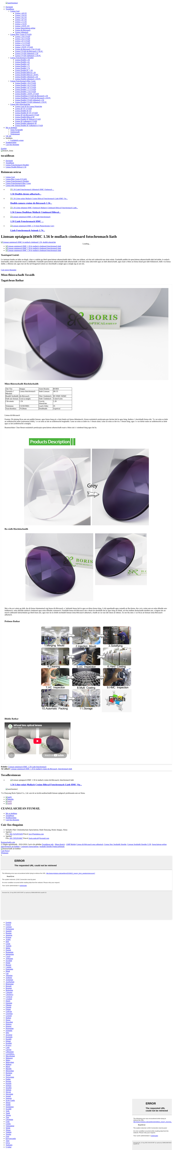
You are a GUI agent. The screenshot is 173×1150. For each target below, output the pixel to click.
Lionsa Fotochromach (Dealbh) (22, 58)
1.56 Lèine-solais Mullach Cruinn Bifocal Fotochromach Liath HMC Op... (46, 784)
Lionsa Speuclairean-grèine (25, 28)
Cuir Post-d (5, 851)
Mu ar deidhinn (11, 128)
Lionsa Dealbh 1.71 (22, 66)
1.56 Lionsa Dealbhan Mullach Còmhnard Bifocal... (35, 212)
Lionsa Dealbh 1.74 (22, 68)
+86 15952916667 (16, 838)
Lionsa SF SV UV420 (23, 109)
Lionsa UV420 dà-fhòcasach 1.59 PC (29, 51)
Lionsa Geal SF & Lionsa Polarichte (28, 106)
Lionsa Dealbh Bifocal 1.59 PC (26, 75)
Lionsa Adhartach (21, 32)
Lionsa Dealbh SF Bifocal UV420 (28, 119)
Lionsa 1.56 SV (21, 15)
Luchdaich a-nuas (17, 140)
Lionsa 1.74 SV (21, 24)
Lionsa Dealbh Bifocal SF (24, 117)
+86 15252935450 (16, 834)
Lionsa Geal (14, 11)
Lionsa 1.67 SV (21, 20)
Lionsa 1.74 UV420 (22, 45)
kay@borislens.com (36, 834)
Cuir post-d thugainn (8, 270)
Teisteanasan (15, 134)
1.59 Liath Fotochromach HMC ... (27, 221)
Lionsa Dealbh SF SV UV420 (26, 113)
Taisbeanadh (15, 132)
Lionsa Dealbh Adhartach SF (26, 123)
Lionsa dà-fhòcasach (22, 30)
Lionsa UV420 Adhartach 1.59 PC (28, 56)
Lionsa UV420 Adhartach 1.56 (26, 53)
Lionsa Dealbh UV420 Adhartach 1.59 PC (31, 102)
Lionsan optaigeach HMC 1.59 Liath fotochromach (27, 767)
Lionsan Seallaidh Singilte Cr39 (139, 844)
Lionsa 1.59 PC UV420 (24, 47)
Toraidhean (10, 9)
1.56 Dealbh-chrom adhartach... (25, 194)
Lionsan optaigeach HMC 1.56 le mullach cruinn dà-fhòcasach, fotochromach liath (41, 769)
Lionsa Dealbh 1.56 (22, 60)
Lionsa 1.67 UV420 (22, 41)
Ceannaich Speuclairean (29, 846)
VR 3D (8, 136)
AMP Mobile (71, 844)
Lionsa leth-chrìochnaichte (20, 104)
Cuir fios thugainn (12, 145)
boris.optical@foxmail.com (38, 838)
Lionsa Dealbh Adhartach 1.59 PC (28, 79)
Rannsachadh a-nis (8, 842)
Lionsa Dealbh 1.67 (22, 64)
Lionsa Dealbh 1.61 (22, 62)
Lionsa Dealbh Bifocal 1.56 (25, 73)
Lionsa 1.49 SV (21, 13)
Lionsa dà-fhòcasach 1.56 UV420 (27, 49)
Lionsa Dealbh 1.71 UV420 (25, 89)
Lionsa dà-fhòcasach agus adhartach (89, 844)
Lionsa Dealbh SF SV (23, 111)
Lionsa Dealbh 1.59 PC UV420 (27, 94)
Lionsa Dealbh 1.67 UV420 (25, 87)
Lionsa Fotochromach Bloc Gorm (22, 81)
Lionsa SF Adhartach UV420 (26, 121)
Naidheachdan (11, 142)
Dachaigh (9, 7)
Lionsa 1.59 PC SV (22, 26)
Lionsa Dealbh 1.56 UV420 (25, 83)
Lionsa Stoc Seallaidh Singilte (115, 844)
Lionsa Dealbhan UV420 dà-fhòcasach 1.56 (31, 96)
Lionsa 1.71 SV (21, 22)
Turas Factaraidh (16, 130)
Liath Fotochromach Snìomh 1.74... (27, 230)
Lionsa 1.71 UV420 (22, 43)
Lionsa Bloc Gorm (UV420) (21, 34)
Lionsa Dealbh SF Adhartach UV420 (29, 125)
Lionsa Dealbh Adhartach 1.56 (26, 77)
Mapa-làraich (60, 844)
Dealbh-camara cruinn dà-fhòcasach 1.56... (31, 203)
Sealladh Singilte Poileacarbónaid (51, 846)
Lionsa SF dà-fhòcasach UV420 (27, 115)
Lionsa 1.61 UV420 (22, 39)
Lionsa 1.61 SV (21, 17)
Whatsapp (4, 853)
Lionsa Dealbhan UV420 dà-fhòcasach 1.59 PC (33, 98)
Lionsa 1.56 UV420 (22, 37)
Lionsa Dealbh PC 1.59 (24, 70)
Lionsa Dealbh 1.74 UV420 (25, 92)
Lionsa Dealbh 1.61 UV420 (25, 85)
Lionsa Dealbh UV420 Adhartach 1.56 (29, 100)
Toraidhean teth (47, 844)
